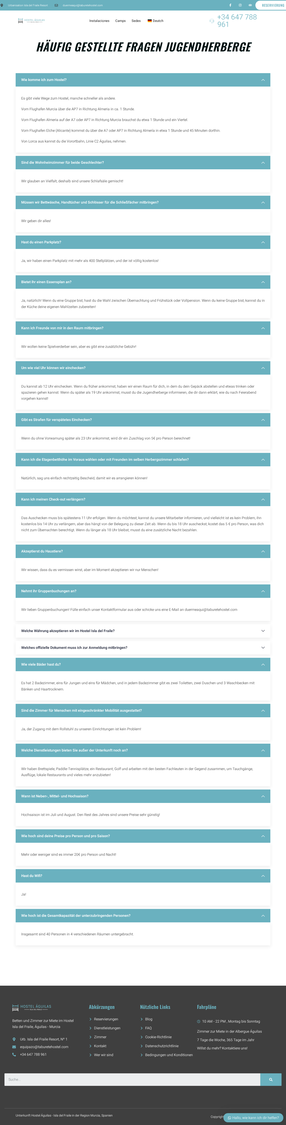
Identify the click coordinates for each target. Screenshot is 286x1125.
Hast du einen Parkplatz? (41, 242)
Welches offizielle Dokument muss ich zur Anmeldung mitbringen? (74, 647)
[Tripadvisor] (250, 5)
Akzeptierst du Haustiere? (42, 551)
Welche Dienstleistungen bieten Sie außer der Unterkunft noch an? (74, 750)
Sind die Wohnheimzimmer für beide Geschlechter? (62, 162)
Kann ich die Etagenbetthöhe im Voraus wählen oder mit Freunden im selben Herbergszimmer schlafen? (105, 459)
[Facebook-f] (230, 5)
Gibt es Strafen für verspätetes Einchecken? (56, 419)
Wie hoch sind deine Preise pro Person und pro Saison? (65, 836)
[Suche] (271, 1079)
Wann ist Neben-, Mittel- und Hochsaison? (54, 796)
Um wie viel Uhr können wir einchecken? (53, 368)
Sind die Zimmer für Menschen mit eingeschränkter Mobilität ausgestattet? (81, 710)
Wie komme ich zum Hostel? (44, 80)
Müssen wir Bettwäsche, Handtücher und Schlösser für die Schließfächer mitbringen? (90, 202)
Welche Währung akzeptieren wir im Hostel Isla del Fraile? (68, 631)
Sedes (136, 20)
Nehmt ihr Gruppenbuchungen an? (48, 591)
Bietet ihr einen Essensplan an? (46, 282)
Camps (120, 20)
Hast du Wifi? (31, 876)
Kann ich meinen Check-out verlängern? (53, 499)
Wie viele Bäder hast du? (41, 664)
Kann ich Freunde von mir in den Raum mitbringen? (62, 328)
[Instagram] (240, 5)
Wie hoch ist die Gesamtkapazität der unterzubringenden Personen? (75, 915)
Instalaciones (99, 20)
